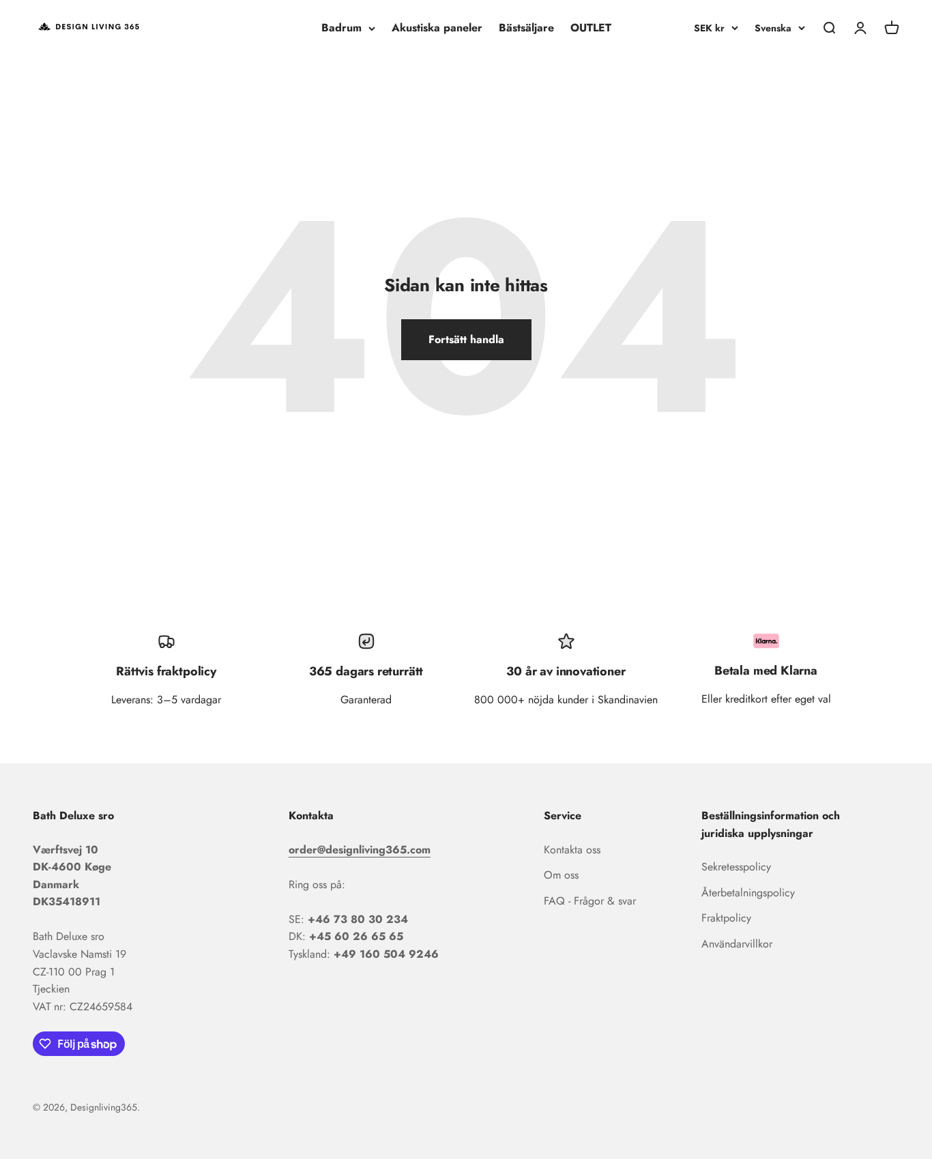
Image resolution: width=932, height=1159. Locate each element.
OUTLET (590, 27)
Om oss (561, 875)
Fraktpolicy (726, 918)
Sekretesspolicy (736, 867)
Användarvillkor (736, 944)
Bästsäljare (526, 27)
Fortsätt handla (466, 339)
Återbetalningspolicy (748, 892)
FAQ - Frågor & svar (590, 901)
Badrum (341, 27)
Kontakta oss (572, 849)
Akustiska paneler (437, 27)
